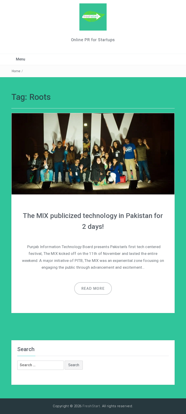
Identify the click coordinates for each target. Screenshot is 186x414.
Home (16, 71)
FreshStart (91, 406)
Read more (93, 288)
